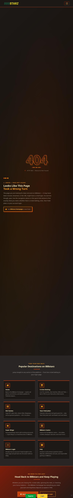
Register (30, 496)
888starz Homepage (16, 209)
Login (42, 496)
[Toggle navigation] (67, 3)
